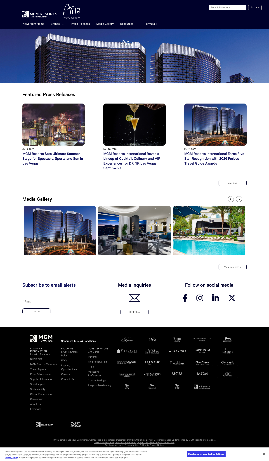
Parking (92, 356)
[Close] (264, 453)
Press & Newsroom (40, 374)
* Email (27, 302)
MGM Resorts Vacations (43, 364)
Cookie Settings (97, 380)
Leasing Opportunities (69, 367)
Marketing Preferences (94, 373)
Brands (55, 24)
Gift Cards (93, 351)
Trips (91, 366)
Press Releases (80, 24)
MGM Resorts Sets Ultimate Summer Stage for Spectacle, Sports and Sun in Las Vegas (52, 158)
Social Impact (37, 384)
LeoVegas (35, 409)
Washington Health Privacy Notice (122, 445)
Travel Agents (38, 369)
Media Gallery (105, 24)
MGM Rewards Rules (69, 353)
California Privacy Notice (151, 445)
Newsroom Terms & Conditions (78, 341)
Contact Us (67, 379)
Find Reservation (97, 361)
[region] (134, 454)
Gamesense (36, 399)
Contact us (134, 312)
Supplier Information (41, 379)
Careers (65, 374)
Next (239, 199)
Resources (126, 24)
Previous (231, 199)
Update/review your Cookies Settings (206, 453)
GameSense (82, 440)
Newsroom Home (33, 24)
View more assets (232, 267)
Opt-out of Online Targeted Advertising (156, 442)
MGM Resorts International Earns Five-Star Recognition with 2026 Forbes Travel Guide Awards (214, 158)
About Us (35, 404)
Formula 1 (151, 24)
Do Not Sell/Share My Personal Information (115, 442)
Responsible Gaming (99, 385)
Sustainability (37, 389)
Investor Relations (40, 354)
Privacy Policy (11, 458)
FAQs (64, 360)
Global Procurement (41, 394)
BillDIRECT (36, 359)
